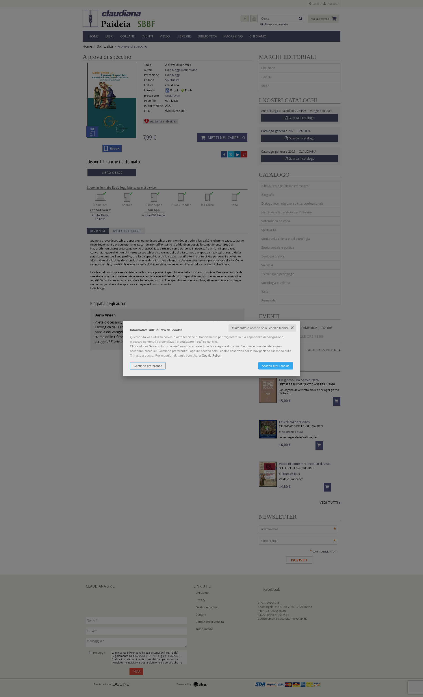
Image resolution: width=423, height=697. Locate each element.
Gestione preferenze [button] (148, 366)
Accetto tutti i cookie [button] (275, 366)
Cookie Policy (211, 355)
